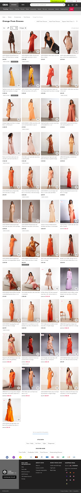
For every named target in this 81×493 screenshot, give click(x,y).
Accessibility (75, 491)
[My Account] (69, 4)
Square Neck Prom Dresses (69, 21)
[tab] (6, 9)
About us (38, 465)
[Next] (77, 21)
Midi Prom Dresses (42, 21)
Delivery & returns (25, 471)
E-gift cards (52, 468)
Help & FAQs (70, 1)
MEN (23, 4)
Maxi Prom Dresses (54, 21)
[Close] (25, 28)
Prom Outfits (22, 452)
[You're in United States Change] (76, 1)
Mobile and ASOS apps (55, 465)
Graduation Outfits (33, 452)
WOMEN (14, 4)
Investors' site (39, 472)
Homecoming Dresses (56, 452)
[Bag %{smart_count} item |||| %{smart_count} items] (76, 4)
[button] (66, 472)
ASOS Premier (24, 474)
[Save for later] (18, 51)
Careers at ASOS (40, 468)
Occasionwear (17, 17)
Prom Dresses (27, 17)
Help (22, 467)
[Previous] (34, 21)
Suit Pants (38, 443)
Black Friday (53, 470)
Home (4, 17)
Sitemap (23, 479)
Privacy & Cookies (64, 491)
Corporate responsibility (41, 470)
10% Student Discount (26, 476)
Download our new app (57, 1)
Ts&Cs (71, 491)
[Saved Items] (73, 4)
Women (10, 17)
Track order (23, 469)
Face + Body (29, 443)
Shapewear (51, 443)
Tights (44, 443)
